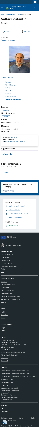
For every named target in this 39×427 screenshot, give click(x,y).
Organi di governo (6, 263)
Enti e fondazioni (6, 260)
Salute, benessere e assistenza (10, 296)
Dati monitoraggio (6, 418)
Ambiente (4, 282)
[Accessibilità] (4, 422)
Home (2, 14)
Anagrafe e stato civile (8, 285)
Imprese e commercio (7, 293)
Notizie (3, 312)
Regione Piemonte (7, 2)
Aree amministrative (7, 254)
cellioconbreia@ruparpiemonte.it (15, 142)
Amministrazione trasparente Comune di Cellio (15, 374)
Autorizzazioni (5, 287)
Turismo (3, 302)
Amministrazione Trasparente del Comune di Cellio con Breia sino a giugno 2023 (19, 377)
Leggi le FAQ (5, 393)
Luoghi (3, 328)
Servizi (21, 418)
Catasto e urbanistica (7, 290)
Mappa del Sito (12, 420)
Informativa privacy (7, 382)
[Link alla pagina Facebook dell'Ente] (2, 408)
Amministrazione (10, 14)
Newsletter (4, 411)
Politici (19, 14)
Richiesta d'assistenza (7, 399)
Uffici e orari (4, 358)
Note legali (4, 385)
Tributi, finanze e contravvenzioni (11, 299)
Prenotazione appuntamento (9, 397)
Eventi (3, 330)
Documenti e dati (6, 257)
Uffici (2, 272)
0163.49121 (14, 137)
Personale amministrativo (9, 266)
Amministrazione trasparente (10, 390)
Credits (33, 418)
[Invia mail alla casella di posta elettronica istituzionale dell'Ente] (15, 352)
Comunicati (4, 315)
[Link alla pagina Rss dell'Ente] (5, 408)
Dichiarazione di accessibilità (9, 388)
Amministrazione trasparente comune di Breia (15, 371)
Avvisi (3, 318)
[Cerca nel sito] (33, 8)
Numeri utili (4, 361)
